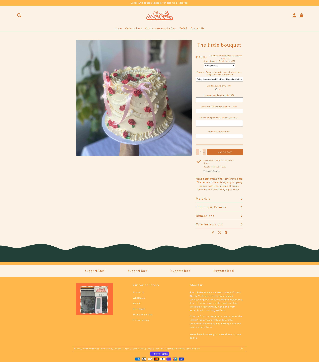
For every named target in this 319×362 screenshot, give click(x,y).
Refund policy (141, 320)
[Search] (19, 15)
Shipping (226, 55)
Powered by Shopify (111, 349)
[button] (133, 28)
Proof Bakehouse (90, 349)
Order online (132, 28)
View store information (211, 171)
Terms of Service (142, 314)
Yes (219, 89)
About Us (138, 292)
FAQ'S (136, 303)
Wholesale (139, 297)
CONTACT (139, 309)
